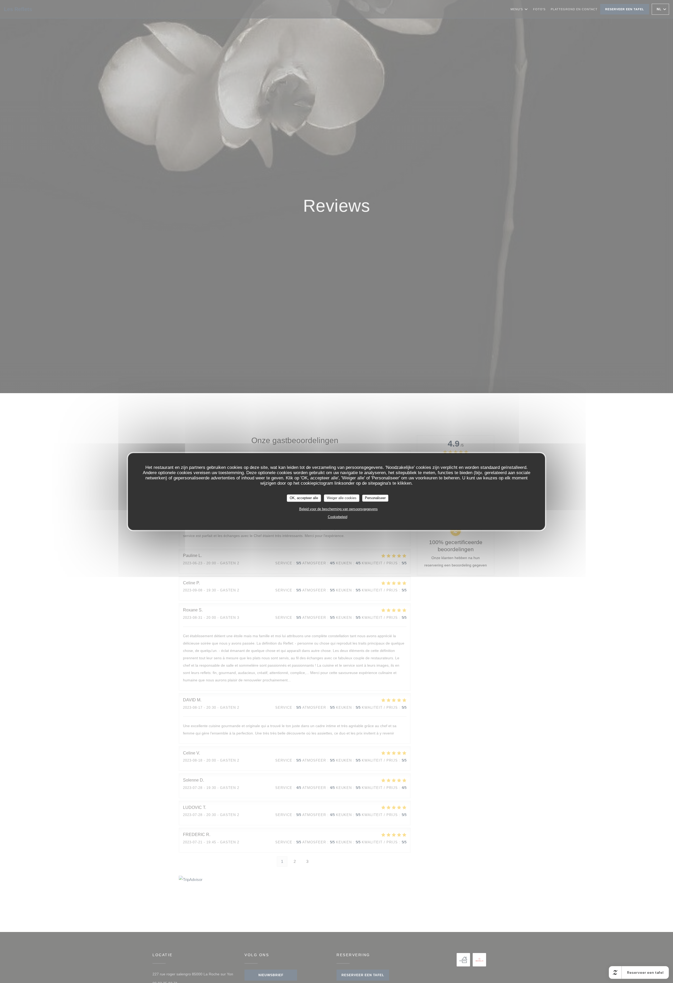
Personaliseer (375, 498)
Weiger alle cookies (341, 498)
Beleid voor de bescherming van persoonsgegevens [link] (338, 509)
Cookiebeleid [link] (337, 517)
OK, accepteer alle (304, 498)
